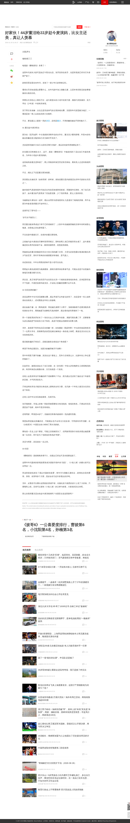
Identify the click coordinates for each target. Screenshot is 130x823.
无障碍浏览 (19, 2)
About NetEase (38, 821)
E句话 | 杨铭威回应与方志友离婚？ (109, 140)
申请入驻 (86, 27)
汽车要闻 (100, 371)
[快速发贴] (12, 53)
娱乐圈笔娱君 (27, 42)
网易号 (13, 27)
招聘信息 (57, 821)
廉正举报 (94, 821)
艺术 (116, 456)
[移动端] (73, 2)
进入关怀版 (26, 2)
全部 (125, 58)
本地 (98, 456)
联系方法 (51, 821)
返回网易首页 (29, 536)
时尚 (104, 456)
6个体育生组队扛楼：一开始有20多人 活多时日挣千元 (62, 567)
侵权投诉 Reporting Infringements (107, 821)
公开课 (123, 456)
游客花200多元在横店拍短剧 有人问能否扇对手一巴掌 (62, 646)
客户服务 (63, 821)
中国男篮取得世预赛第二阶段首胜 (53, 748)
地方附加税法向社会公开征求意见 (53, 594)
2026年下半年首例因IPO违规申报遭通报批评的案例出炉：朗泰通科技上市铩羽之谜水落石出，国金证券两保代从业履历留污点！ (112, 292)
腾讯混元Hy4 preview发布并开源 (108, 341)
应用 (12, 2)
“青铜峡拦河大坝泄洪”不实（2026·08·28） (57, 763)
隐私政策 (69, 821)
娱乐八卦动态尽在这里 (112, 46)
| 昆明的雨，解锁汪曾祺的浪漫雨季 (110, 425)
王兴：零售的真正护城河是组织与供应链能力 (112, 298)
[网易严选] (87, 2)
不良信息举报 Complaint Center (82, 821)
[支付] (93, 2)
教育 (110, 456)
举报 (89, 42)
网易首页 (6, 2)
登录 (104, 2)
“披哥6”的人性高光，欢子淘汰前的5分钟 (110, 82)
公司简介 (45, 821)
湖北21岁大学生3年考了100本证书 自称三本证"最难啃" (62, 606)
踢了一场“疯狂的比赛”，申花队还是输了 (56, 658)
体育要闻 (100, 218)
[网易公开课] (80, 2)
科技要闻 (100, 322)
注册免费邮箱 (113, 2)
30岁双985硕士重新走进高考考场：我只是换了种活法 (62, 670)
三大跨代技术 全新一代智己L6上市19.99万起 (112, 398)
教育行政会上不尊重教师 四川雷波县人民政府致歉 (60, 789)
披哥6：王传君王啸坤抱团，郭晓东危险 (110, 149)
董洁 (59, 121)
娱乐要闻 (100, 121)
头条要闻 (100, 166)
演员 (48, 121)
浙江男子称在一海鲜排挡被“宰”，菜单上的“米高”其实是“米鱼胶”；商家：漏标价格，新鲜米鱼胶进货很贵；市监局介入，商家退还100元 (64, 712)
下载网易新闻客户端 (48, 536)
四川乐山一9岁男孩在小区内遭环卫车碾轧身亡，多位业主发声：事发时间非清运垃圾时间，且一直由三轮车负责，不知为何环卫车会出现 (64, 778)
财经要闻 (100, 270)
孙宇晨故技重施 (102, 145)
